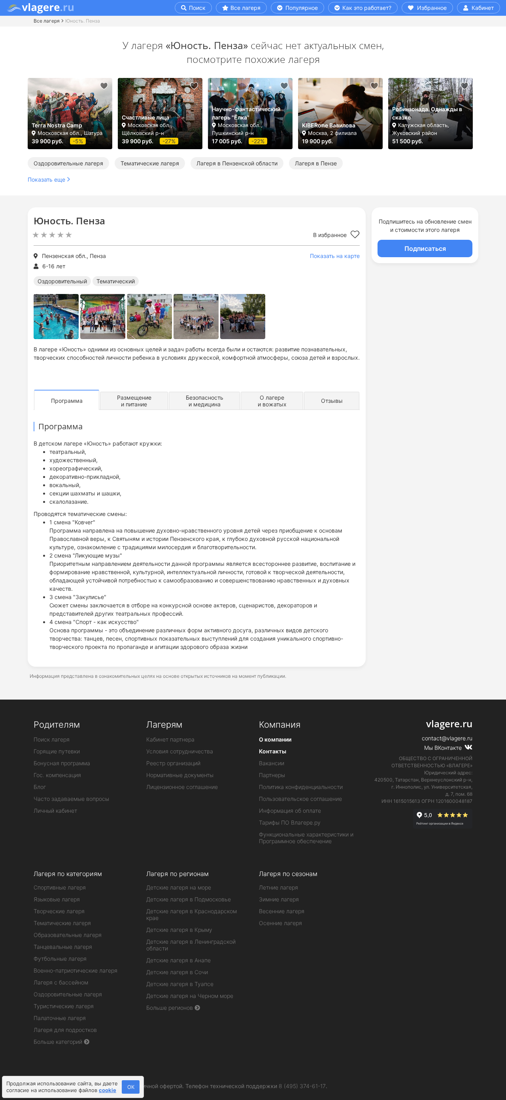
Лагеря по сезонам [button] (288, 874)
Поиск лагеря (52, 739)
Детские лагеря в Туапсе (179, 984)
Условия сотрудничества (179, 751)
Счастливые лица (145, 117)
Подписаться (425, 248)
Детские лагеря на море (178, 887)
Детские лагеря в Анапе (178, 960)
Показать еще (46, 179)
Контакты (272, 751)
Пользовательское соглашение (300, 798)
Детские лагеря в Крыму (179, 929)
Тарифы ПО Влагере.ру (290, 822)
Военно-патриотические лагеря (75, 970)
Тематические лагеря (150, 163)
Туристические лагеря (64, 1006)
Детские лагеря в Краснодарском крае (191, 914)
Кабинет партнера (170, 739)
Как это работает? (366, 7)
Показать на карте (335, 255)
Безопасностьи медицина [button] (204, 401)
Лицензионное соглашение (182, 786)
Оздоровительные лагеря (68, 163)
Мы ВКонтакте (443, 747)
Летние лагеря (278, 887)
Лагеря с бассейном (61, 982)
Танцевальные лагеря (63, 946)
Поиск (196, 7)
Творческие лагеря (59, 911)
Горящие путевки (57, 751)
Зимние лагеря (279, 899)
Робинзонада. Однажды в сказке (427, 113)
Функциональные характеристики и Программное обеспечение (306, 837)
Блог (40, 786)
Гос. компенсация (57, 775)
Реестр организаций (173, 763)
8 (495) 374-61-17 (302, 1086)
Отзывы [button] (332, 400)
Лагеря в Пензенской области (237, 163)
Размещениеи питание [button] (134, 401)
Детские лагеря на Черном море (189, 995)
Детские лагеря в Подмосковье (188, 899)
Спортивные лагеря (60, 887)
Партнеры (272, 775)
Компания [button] (279, 724)
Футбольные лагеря (60, 958)
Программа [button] (67, 400)
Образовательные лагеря (68, 934)
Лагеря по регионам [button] (177, 874)
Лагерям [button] (164, 724)
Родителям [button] (57, 724)
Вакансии (271, 763)
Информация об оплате (290, 810)
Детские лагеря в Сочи (177, 972)
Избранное (431, 7)
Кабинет (482, 7)
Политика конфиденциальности (301, 786)
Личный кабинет (55, 810)
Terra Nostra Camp (57, 125)
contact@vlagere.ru (447, 738)
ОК (130, 1087)
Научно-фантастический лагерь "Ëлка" (246, 113)
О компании (275, 739)
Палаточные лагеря (60, 1018)
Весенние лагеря (281, 911)
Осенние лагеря (280, 923)
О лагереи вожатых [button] (272, 401)
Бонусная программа (62, 763)
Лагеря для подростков (65, 1029)
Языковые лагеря (57, 899)
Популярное (301, 7)
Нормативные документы (179, 775)
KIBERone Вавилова (328, 125)
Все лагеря (245, 7)
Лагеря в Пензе (316, 163)
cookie (107, 1090)
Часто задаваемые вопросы (71, 798)
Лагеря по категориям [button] (68, 874)
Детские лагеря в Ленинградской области (191, 945)
